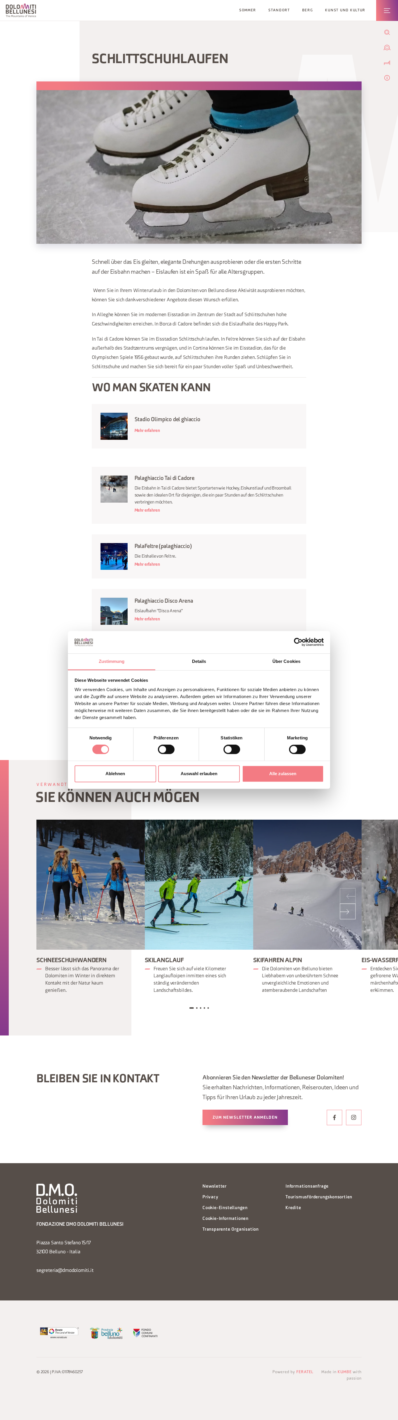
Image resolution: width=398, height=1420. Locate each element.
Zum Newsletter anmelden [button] (245, 1118)
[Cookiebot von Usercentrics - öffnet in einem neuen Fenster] (298, 642)
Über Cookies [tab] (286, 661)
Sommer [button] (247, 10)
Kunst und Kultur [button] (345, 10)
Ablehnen (115, 773)
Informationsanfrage (307, 1186)
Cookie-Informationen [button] (225, 1219)
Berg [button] (307, 10)
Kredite (293, 1208)
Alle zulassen (282, 773)
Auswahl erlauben (199, 773)
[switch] (166, 749)
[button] (21, 10)
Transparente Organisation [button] (230, 1229)
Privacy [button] (210, 1197)
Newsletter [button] (214, 1186)
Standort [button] (279, 10)
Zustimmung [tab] (112, 661)
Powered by (293, 1372)
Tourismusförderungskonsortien (319, 1197)
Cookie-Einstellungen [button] (225, 1208)
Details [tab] (199, 661)
